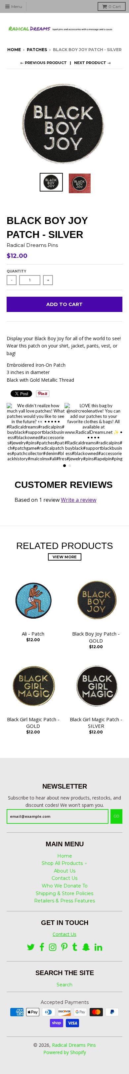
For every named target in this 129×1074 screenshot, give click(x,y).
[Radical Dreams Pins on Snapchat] (86, 947)
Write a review (78, 499)
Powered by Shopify (64, 1052)
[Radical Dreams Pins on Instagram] (53, 947)
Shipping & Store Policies (64, 893)
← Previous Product (43, 62)
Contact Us (64, 878)
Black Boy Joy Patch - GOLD (96, 637)
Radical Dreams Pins (32, 245)
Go (116, 816)
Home (14, 49)
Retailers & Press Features (64, 901)
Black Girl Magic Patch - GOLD (33, 722)
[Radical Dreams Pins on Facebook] (41, 947)
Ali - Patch (33, 633)
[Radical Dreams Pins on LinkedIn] (98, 947)
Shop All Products (62, 863)
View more (65, 557)
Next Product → (92, 62)
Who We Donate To (65, 886)
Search (64, 985)
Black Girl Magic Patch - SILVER (96, 722)
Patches (37, 49)
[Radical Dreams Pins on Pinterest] (64, 947)
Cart (114, 6)
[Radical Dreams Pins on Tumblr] (74, 947)
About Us (64, 871)
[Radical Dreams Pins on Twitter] (31, 947)
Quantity (16, 271)
